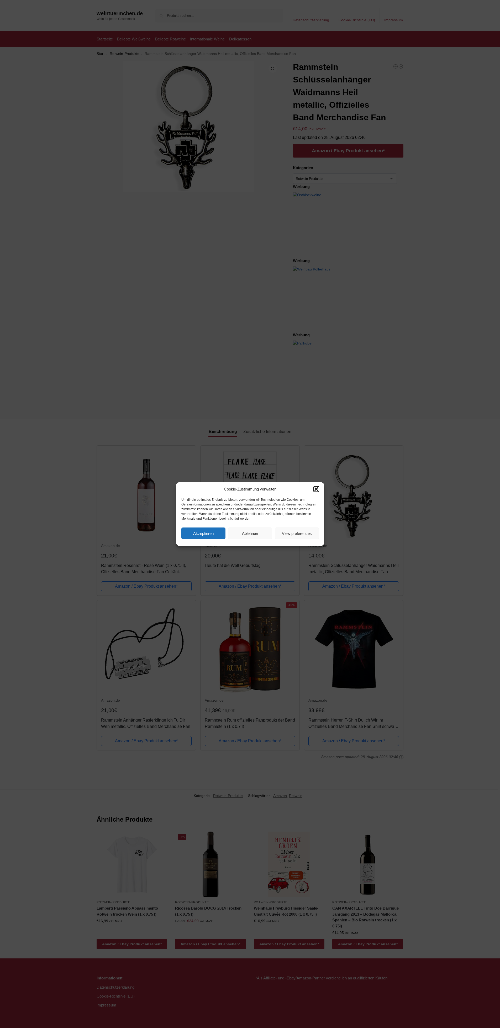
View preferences (297, 533)
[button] (316, 489)
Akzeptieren (203, 533)
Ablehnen (250, 533)
